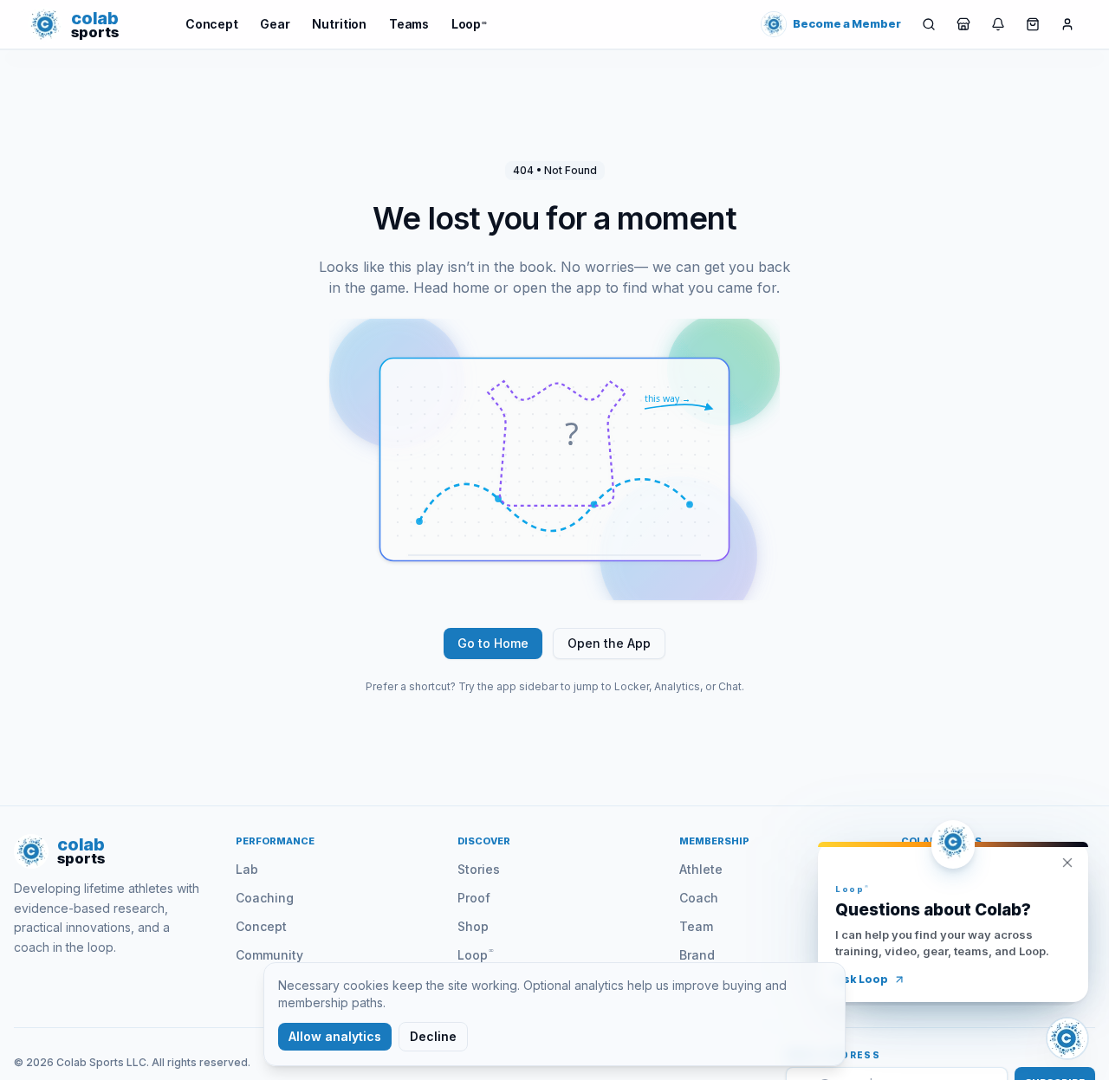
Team (696, 926)
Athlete (701, 869)
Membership (714, 841)
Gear (274, 23)
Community (269, 954)
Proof (473, 897)
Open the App (609, 643)
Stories (478, 869)
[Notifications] (998, 24)
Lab (247, 869)
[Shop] (963, 24)
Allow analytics (335, 1036)
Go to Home (493, 643)
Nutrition (339, 23)
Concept (211, 23)
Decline (433, 1036)
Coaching (265, 897)
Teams (409, 23)
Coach (698, 897)
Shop (473, 926)
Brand (697, 954)
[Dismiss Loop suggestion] (1067, 862)
